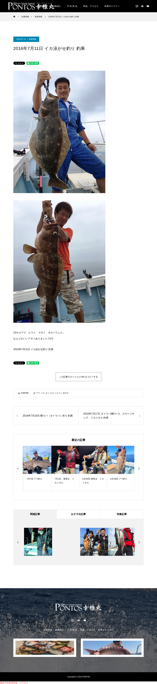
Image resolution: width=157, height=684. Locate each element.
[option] (37, 468)
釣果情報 (32, 39)
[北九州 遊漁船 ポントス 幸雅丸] (31, 6)
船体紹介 (56, 6)
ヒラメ (59, 393)
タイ (47, 393)
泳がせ (65, 393)
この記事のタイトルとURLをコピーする (78, 377)
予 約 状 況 (72, 6)
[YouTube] (147, 6)
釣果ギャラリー (112, 6)
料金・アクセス (90, 6)
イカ (42, 393)
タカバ (53, 393)
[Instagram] (136, 6)
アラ (38, 393)
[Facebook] (142, 6)
